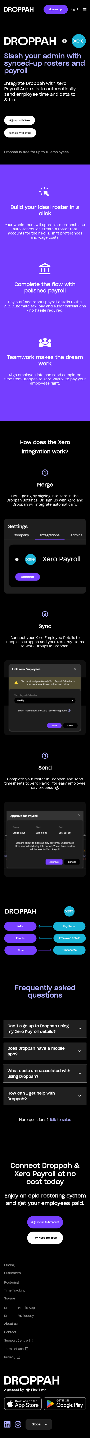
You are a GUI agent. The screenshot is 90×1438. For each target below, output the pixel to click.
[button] (85, 9)
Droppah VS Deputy (19, 1316)
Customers (12, 1273)
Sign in (75, 9)
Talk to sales (60, 1120)
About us (11, 1324)
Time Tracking (15, 1290)
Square (9, 1298)
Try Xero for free (45, 1238)
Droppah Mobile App (19, 1308)
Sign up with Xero (19, 120)
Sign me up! (56, 9)
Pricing (9, 1265)
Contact (10, 1332)
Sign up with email (20, 132)
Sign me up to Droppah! (45, 1222)
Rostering (11, 1282)
